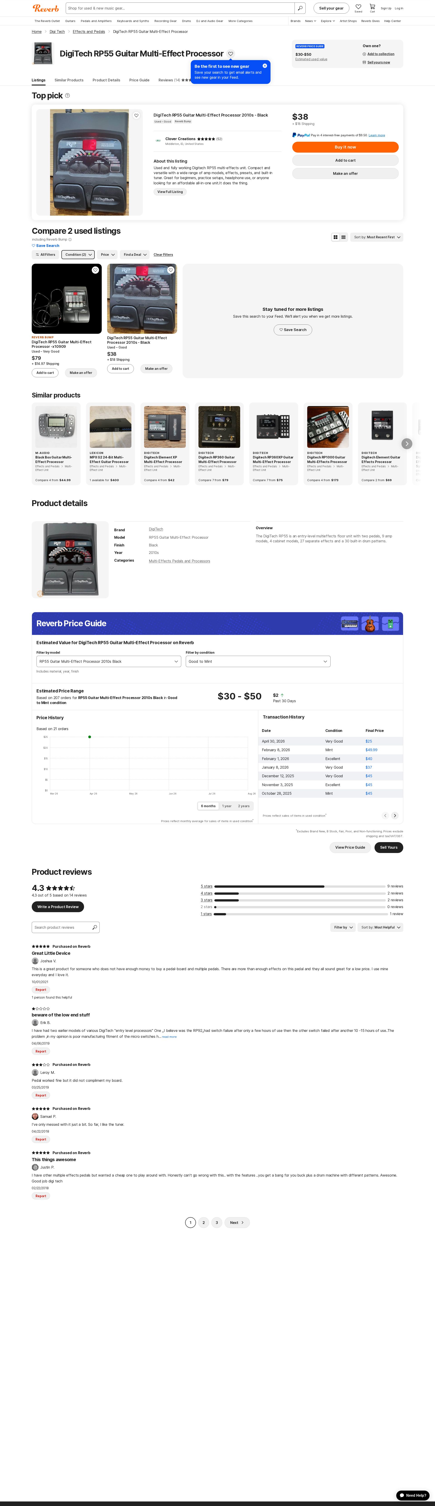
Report (41, 990)
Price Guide (139, 80)
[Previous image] (42, 162)
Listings (39, 80)
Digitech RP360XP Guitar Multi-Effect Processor (273, 459)
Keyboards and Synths (133, 21)
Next (234, 1222)
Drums (186, 21)
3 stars (207, 900)
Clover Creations (180, 138)
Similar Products (69, 80)
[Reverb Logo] (46, 8)
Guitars (70, 21)
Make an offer (345, 173)
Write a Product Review (57, 906)
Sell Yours (389, 847)
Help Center (392, 21)
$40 (369, 758)
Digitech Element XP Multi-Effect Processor (163, 459)
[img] (206, 139)
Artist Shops (348, 21)
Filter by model (48, 652)
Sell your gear (331, 8)
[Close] (264, 65)
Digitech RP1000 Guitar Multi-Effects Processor (327, 459)
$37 (369, 767)
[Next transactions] (395, 815)
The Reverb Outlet (47, 21)
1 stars (206, 913)
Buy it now (345, 147)
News (309, 21)
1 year (227, 806)
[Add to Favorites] (230, 53)
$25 (369, 741)
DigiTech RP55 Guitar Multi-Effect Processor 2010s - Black (211, 115)
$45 (369, 776)
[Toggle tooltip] (67, 95)
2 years (244, 806)
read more (169, 1036)
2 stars (206, 906)
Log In (399, 8)
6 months (208, 806)
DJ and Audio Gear (209, 21)
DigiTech (156, 529)
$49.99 (371, 750)
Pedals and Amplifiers (96, 21)
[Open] (176, 661)
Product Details (106, 80)
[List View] (343, 237)
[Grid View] (335, 237)
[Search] (300, 8)
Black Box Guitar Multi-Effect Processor (53, 459)
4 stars (207, 893)
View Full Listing (170, 192)
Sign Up (386, 8)
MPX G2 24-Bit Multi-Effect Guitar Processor (109, 459)
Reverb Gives (370, 21)
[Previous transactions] (385, 815)
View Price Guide (350, 847)
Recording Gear (166, 21)
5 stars (207, 886)
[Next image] (136, 162)
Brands (296, 21)
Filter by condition (200, 652)
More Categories (241, 21)
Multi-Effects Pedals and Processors (179, 561)
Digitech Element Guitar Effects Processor (381, 459)
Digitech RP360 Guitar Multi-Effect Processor (217, 459)
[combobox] (104, 661)
